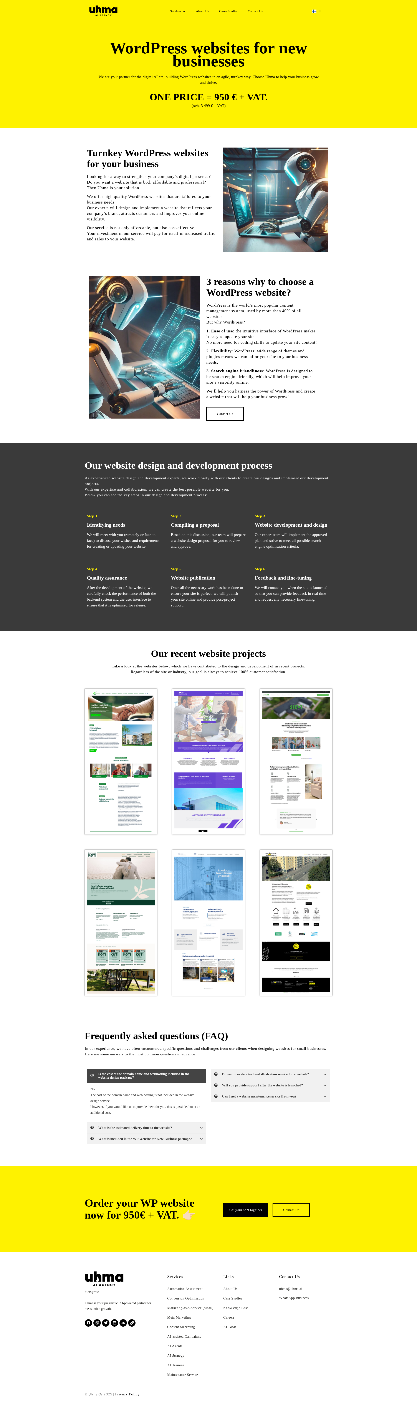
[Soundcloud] (123, 1323)
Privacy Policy (127, 1394)
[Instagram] (97, 1323)
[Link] (132, 1323)
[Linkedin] (114, 1323)
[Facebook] (88, 1323)
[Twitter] (105, 1323)
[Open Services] (184, 11)
